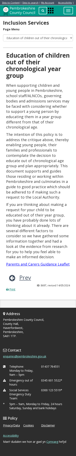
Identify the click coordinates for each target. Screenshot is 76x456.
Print (12, 289)
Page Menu (11, 29)
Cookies (28, 425)
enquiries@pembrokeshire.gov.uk (24, 356)
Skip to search (30, 2)
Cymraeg (52, 442)
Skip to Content (11, 2)
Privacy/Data (11, 425)
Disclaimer (48, 425)
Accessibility (65, 2)
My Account (47, 2)
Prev (25, 277)
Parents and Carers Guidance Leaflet (38, 264)
